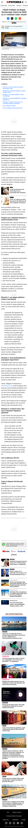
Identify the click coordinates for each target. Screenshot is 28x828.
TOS (8, 812)
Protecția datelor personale (14, 816)
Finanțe (14, 23)
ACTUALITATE (11, 5)
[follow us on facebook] (21, 551)
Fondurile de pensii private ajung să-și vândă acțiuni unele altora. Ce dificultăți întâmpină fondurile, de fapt (18, 562)
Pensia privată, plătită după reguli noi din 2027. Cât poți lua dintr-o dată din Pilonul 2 (13, 780)
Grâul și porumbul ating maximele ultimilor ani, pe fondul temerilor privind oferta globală (18, 584)
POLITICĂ (19, 5)
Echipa (23, 819)
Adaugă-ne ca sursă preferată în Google (14, 27)
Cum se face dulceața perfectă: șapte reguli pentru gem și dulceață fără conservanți (13, 729)
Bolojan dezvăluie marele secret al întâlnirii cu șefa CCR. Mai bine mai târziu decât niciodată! (13, 683)
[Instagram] (10, 823)
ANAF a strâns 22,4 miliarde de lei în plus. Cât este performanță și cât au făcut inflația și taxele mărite (18, 573)
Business (5, 631)
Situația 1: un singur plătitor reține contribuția (13, 95)
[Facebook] (6, 823)
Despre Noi (6, 819)
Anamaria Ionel (21, 21)
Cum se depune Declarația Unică (12, 108)
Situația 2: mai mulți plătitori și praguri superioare (14, 99)
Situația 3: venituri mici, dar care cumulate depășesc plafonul (13, 102)
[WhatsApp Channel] (22, 823)
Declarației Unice (7, 386)
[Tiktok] (14, 823)
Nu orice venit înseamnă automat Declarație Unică (13, 87)
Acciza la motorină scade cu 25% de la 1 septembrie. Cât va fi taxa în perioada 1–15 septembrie (13, 660)
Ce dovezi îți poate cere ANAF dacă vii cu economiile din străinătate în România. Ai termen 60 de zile (18, 191)
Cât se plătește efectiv (9, 105)
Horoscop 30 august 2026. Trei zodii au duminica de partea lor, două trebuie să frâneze (13, 706)
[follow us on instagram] (13, 551)
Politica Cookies (16, 812)
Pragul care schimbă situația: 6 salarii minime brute (14, 91)
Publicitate (15, 819)
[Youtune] (18, 823)
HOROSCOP (5, 702)
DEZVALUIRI (4, 5)
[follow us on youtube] (6, 551)
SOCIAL (11, 187)
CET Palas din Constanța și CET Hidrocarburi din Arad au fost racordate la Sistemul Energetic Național (18, 594)
